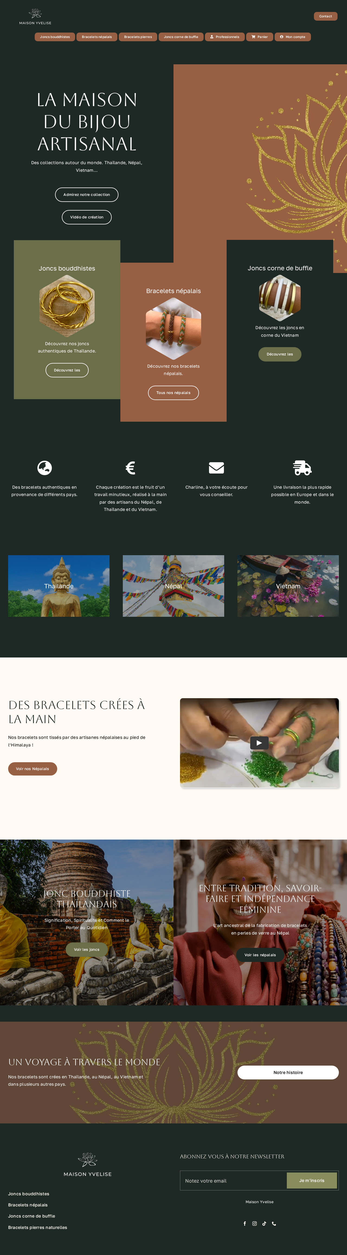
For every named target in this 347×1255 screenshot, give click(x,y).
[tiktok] (264, 1223)
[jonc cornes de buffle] (280, 276)
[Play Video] (259, 742)
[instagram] (254, 1223)
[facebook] (245, 1223)
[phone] (274, 1223)
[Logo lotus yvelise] (35, 7)
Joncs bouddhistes (67, 268)
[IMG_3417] (173, 299)
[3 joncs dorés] (67, 277)
